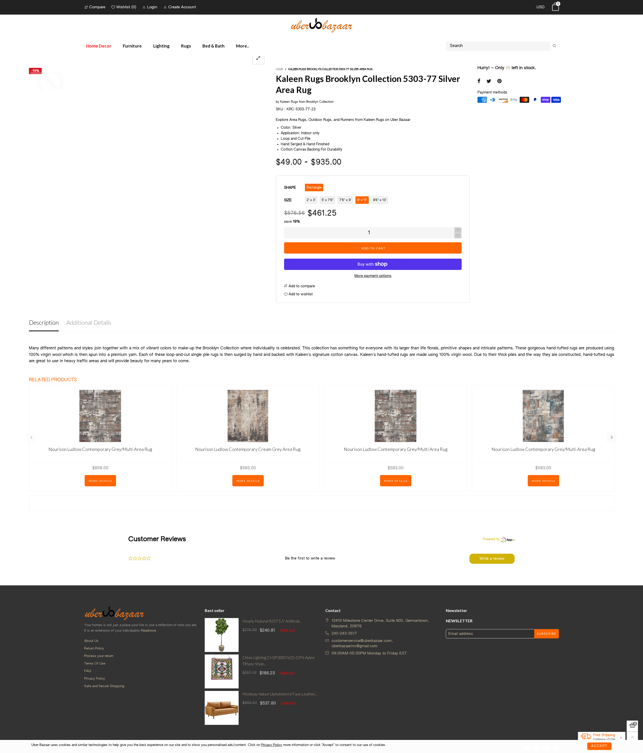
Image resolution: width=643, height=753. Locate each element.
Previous (31, 438)
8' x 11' (362, 200)
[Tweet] (489, 81)
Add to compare (301, 286)
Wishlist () (126, 7)
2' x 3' (311, 200)
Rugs (186, 46)
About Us (91, 641)
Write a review (491, 558)
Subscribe (546, 634)
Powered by (491, 539)
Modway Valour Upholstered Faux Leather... (279, 693)
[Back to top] (632, 737)
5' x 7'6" (327, 200)
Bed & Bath (213, 46)
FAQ (87, 671)
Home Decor (98, 46)
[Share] (478, 81)
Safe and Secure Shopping (104, 686)
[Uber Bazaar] (321, 24)
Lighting (161, 46)
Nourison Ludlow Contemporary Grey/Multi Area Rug (100, 449)
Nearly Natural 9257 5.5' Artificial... (271, 621)
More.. (242, 46)
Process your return (98, 656)
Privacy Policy (94, 678)
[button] (458, 236)
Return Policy (94, 648)
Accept (599, 746)
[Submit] (554, 46)
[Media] (258, 58)
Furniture (132, 46)
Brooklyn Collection (320, 102)
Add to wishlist (300, 294)
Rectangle (314, 187)
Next (612, 438)
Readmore (148, 630)
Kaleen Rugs (289, 102)
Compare (97, 7)
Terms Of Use (94, 663)
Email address (460, 634)
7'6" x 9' (345, 200)
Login (152, 7)
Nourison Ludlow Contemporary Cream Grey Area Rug (248, 449)
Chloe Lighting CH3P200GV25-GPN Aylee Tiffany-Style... (278, 660)
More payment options (372, 276)
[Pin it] (499, 81)
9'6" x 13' (379, 200)
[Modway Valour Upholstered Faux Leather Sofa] (222, 708)
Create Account (182, 7)
